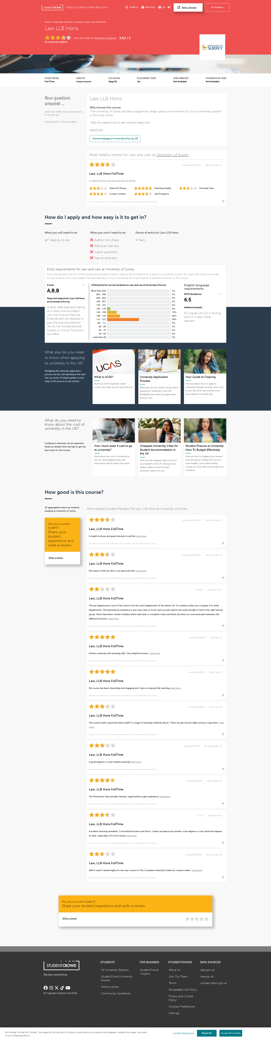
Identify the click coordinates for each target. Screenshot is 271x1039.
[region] (135, 1033)
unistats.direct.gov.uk (213, 983)
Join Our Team (178, 976)
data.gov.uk (207, 970)
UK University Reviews (115, 970)
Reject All (207, 1033)
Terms (172, 983)
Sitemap (174, 1013)
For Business (217, 7)
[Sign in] (168, 7)
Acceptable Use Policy (183, 989)
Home (48, 22)
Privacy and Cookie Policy (181, 998)
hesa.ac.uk (207, 976)
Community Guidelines (115, 993)
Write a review (56, 557)
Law (87, 22)
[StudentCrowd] (52, 7)
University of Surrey (63, 22)
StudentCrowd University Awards (117, 978)
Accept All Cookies (230, 1033)
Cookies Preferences (182, 1006)
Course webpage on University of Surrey (114, 138)
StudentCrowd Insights (149, 972)
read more (96, 129)
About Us (174, 970)
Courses (79, 22)
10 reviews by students (56, 41)
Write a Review (189, 7)
